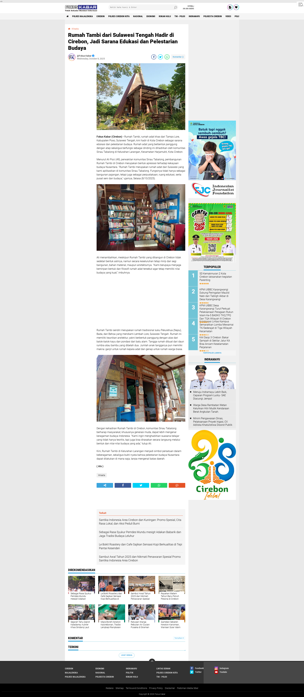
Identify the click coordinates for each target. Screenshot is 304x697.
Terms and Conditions (136, 688)
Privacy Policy (156, 688)
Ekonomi (150, 16)
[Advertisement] (80, 110)
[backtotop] (152, 662)
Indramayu (194, 16)
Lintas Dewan (163, 668)
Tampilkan (178, 638)
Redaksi (110, 688)
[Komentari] (177, 485)
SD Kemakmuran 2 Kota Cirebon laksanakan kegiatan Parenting (216, 277)
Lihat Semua (126, 655)
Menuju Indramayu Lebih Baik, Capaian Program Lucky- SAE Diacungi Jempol (210, 395)
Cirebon (100, 16)
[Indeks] (230, 7)
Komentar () (178, 57)
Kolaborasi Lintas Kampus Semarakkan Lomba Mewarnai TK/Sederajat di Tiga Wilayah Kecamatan (217, 326)
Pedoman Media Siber (187, 688)
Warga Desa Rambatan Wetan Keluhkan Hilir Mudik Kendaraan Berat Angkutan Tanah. (211, 408)
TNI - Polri (179, 16)
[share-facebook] (153, 56)
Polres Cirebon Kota (119, 16)
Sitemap (120, 688)
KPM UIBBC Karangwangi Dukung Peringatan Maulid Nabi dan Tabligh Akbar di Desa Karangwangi (214, 294)
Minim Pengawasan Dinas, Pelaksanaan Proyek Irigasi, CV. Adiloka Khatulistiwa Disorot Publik (212, 422)
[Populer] (236, 7)
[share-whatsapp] (167, 56)
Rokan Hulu (165, 16)
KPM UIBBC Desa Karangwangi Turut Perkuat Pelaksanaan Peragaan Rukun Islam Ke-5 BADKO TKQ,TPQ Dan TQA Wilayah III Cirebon (216, 312)
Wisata (75, 29)
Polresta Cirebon (212, 16)
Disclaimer (170, 688)
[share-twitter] (160, 56)
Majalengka (71, 672)
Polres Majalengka (82, 16)
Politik (129, 672)
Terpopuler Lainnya (212, 353)
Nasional (138, 16)
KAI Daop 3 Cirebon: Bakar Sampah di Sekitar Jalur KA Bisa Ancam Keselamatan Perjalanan (215, 342)
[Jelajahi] (300, 4)
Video (228, 16)
